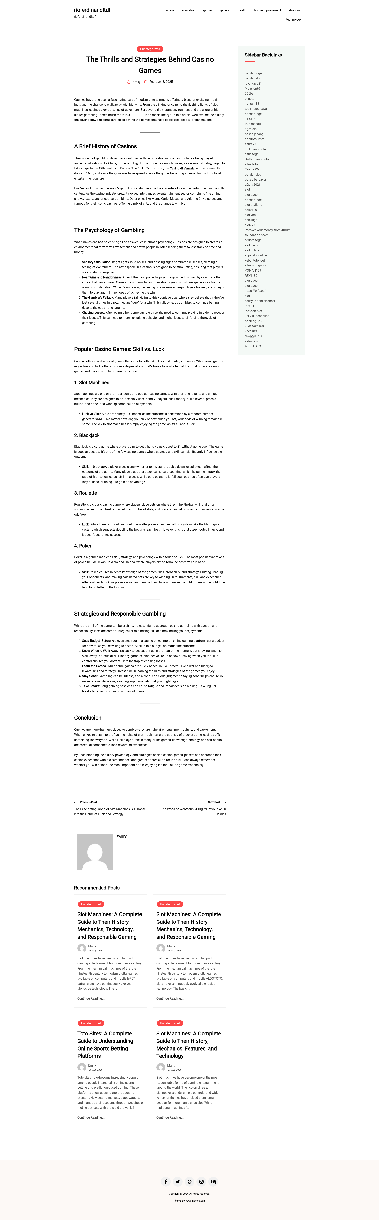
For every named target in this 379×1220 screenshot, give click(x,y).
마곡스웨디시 (254, 336)
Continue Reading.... (91, 998)
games (208, 10)
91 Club (250, 119)
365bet (249, 93)
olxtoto (249, 99)
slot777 (250, 225)
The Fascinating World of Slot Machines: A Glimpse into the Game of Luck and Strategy (110, 811)
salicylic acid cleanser (260, 301)
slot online (252, 250)
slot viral (251, 215)
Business (168, 10)
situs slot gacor (255, 265)
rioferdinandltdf (92, 10)
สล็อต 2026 (253, 184)
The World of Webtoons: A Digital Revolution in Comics (193, 811)
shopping (295, 10)
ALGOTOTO (253, 346)
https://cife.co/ (255, 291)
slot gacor (252, 195)
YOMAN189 (253, 270)
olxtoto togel (253, 240)
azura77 (250, 144)
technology (294, 19)
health (242, 10)
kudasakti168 (254, 326)
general (225, 10)
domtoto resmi (255, 139)
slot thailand (253, 205)
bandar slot (253, 78)
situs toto (251, 164)
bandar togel (253, 73)
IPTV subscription (257, 316)
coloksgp (251, 220)
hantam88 (252, 103)
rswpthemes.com (195, 1200)
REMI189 (251, 276)
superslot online (256, 255)
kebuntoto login (255, 260)
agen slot (251, 129)
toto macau (253, 124)
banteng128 (253, 321)
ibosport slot (253, 311)
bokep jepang (254, 134)
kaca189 (251, 331)
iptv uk (249, 306)
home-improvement (267, 10)
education (189, 10)
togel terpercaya (256, 109)
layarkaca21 (253, 83)
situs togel (252, 154)
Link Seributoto (255, 149)
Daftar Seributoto (257, 159)
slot (247, 189)
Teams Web (253, 169)
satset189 (252, 210)
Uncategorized (150, 49)
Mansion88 (253, 88)
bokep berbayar (255, 179)
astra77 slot (253, 341)
